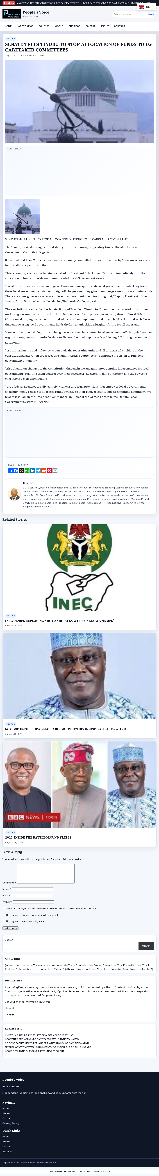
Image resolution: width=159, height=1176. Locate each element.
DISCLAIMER (55, 1171)
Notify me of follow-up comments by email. (32, 915)
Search (151, 14)
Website (7, 902)
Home (8, 26)
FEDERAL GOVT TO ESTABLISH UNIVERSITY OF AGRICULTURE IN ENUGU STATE (48, 1047)
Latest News (25, 26)
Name (6, 889)
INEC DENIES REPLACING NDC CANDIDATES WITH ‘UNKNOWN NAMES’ (116, 3)
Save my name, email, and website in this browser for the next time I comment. (53, 908)
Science (90, 26)
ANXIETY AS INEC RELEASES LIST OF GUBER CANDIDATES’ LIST (48, 3)
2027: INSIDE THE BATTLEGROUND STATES (38, 837)
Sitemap (7, 1151)
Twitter (9, 1014)
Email (6, 895)
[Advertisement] (79, 173)
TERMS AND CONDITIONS (77, 1171)
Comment (9, 882)
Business (74, 26)
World (59, 26)
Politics (44, 26)
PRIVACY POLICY (101, 1171)
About (105, 26)
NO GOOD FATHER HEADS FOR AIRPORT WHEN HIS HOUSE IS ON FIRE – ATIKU (65, 729)
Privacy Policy (10, 1123)
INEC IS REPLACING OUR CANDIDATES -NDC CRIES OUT (34, 1051)
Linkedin (10, 1008)
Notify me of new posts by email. (26, 921)
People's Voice (36, 12)
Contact (119, 26)
